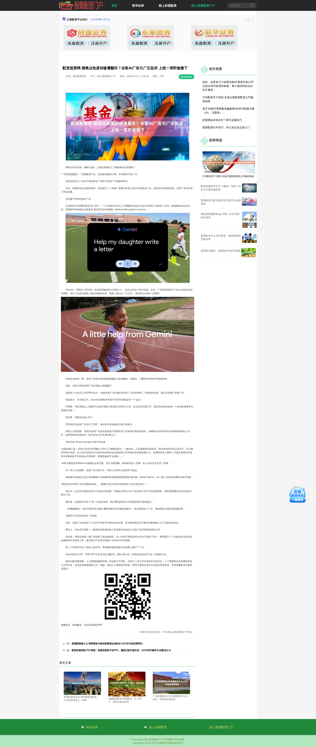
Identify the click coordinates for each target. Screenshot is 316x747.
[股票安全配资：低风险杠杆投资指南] (248, 252)
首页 (114, 5)
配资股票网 (186, 76)
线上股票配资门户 (203, 5)
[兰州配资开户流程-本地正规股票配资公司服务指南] (228, 162)
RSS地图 (168, 739)
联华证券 (138, 5)
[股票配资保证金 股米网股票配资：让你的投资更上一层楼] (82, 682)
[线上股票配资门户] (81, 5)
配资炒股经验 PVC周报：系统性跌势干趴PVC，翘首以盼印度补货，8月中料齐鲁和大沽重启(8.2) (121, 650)
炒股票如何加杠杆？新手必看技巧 (222, 120)
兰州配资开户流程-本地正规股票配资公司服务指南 (228, 176)
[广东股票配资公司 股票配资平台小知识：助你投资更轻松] (171, 682)
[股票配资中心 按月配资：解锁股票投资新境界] (249, 238)
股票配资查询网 (166, 742)
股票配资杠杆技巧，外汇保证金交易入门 (226, 127)
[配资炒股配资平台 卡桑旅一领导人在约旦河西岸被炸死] (249, 187)
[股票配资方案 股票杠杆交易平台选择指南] (249, 202)
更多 (248, 19)
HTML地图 (178, 739)
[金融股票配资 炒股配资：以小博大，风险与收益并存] (127, 683)
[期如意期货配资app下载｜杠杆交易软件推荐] (249, 219)
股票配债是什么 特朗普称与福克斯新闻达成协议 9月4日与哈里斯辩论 (107, 643)
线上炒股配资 (168, 5)
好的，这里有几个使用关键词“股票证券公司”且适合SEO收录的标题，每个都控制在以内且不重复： (228, 86)
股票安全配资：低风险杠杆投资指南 (220, 250)
